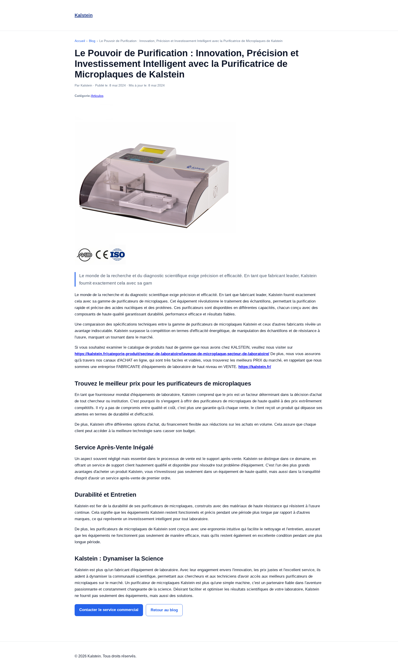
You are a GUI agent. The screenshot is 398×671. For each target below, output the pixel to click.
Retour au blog (164, 610)
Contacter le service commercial (108, 610)
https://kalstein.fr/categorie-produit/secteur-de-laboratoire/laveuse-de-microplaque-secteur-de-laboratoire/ (172, 354)
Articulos (97, 96)
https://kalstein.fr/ (254, 367)
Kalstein (84, 15)
